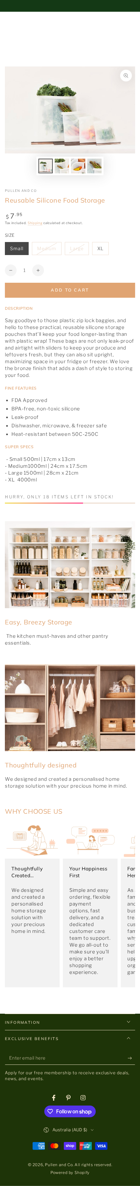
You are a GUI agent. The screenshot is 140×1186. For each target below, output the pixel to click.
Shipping (35, 223)
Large (79, 250)
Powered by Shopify (70, 1172)
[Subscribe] (131, 1058)
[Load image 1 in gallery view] (45, 166)
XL (103, 250)
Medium (49, 250)
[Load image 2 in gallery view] (62, 166)
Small (19, 250)
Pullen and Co (21, 191)
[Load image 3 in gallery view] (78, 166)
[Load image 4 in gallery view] (94, 166)
